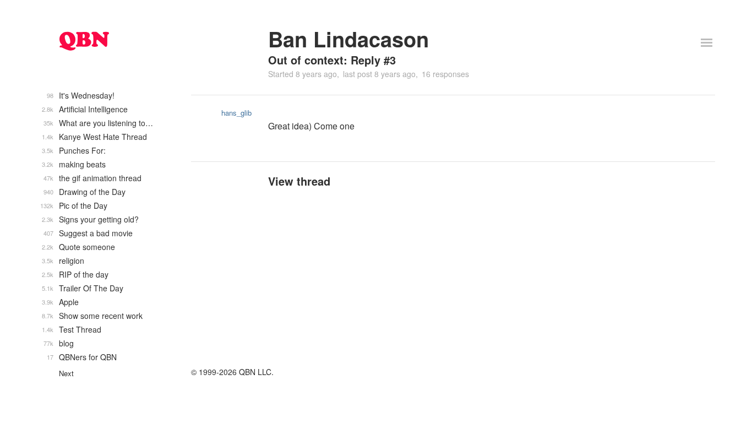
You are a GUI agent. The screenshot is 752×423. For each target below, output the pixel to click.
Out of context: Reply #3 (332, 60)
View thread (299, 181)
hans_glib (236, 112)
